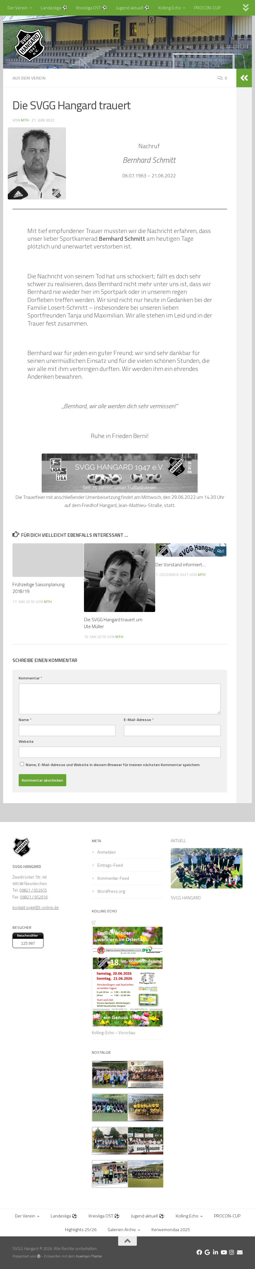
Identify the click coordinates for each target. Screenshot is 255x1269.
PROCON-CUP (207, 7)
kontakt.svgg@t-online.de (35, 907)
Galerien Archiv (122, 1229)
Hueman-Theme (89, 1256)
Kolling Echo (169, 7)
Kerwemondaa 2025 (170, 1229)
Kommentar (30, 678)
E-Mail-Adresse (139, 720)
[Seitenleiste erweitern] (244, 78)
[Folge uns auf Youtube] (223, 1252)
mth (25, 120)
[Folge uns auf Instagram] (231, 1252)
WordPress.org (111, 891)
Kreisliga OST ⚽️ (91, 7)
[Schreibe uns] (240, 1252)
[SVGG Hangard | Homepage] (29, 45)
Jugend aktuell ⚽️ (133, 7)
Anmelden (106, 852)
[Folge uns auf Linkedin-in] (215, 1252)
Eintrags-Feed (110, 865)
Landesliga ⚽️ (54, 7)
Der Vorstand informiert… (180, 564)
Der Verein (17, 7)
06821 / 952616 (34, 897)
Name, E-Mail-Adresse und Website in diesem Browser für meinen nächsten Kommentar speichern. (113, 765)
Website (26, 741)
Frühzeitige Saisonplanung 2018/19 (38, 588)
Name (25, 720)
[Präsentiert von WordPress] (39, 1256)
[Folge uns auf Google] (207, 1252)
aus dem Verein (29, 78)
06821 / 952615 (33, 890)
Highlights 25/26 (80, 1229)
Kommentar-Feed (113, 878)
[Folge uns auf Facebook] (199, 1252)
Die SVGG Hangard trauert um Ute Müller (113, 623)
